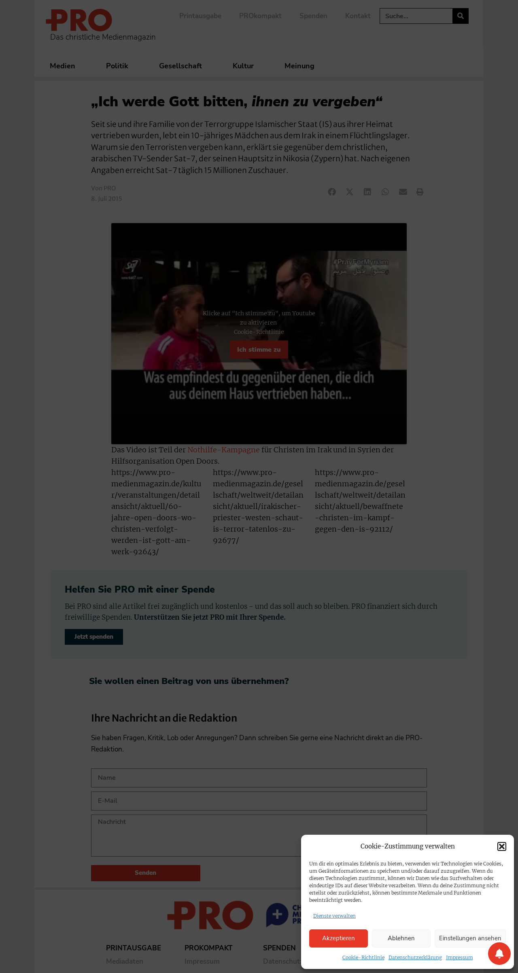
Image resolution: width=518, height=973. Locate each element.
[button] (502, 846)
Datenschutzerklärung (415, 957)
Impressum (459, 957)
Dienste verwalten (334, 916)
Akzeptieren (338, 938)
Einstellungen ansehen (470, 938)
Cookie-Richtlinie (363, 957)
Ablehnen (401, 938)
